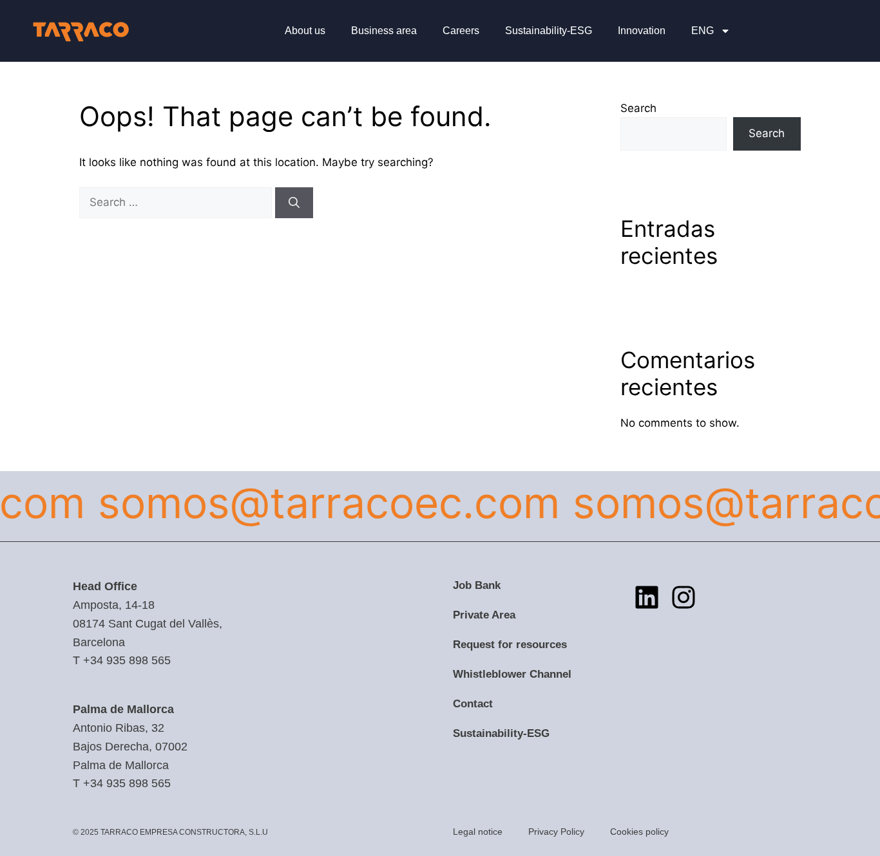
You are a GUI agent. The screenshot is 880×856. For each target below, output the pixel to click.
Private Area (484, 615)
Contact (473, 704)
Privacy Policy (556, 831)
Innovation (641, 30)
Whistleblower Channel (512, 674)
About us (305, 30)
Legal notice (477, 831)
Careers (461, 30)
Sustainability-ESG (548, 30)
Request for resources (510, 644)
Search (638, 108)
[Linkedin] (647, 597)
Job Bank (477, 585)
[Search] (294, 202)
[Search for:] (177, 202)
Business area (384, 30)
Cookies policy (639, 831)
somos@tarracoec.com (319, 502)
